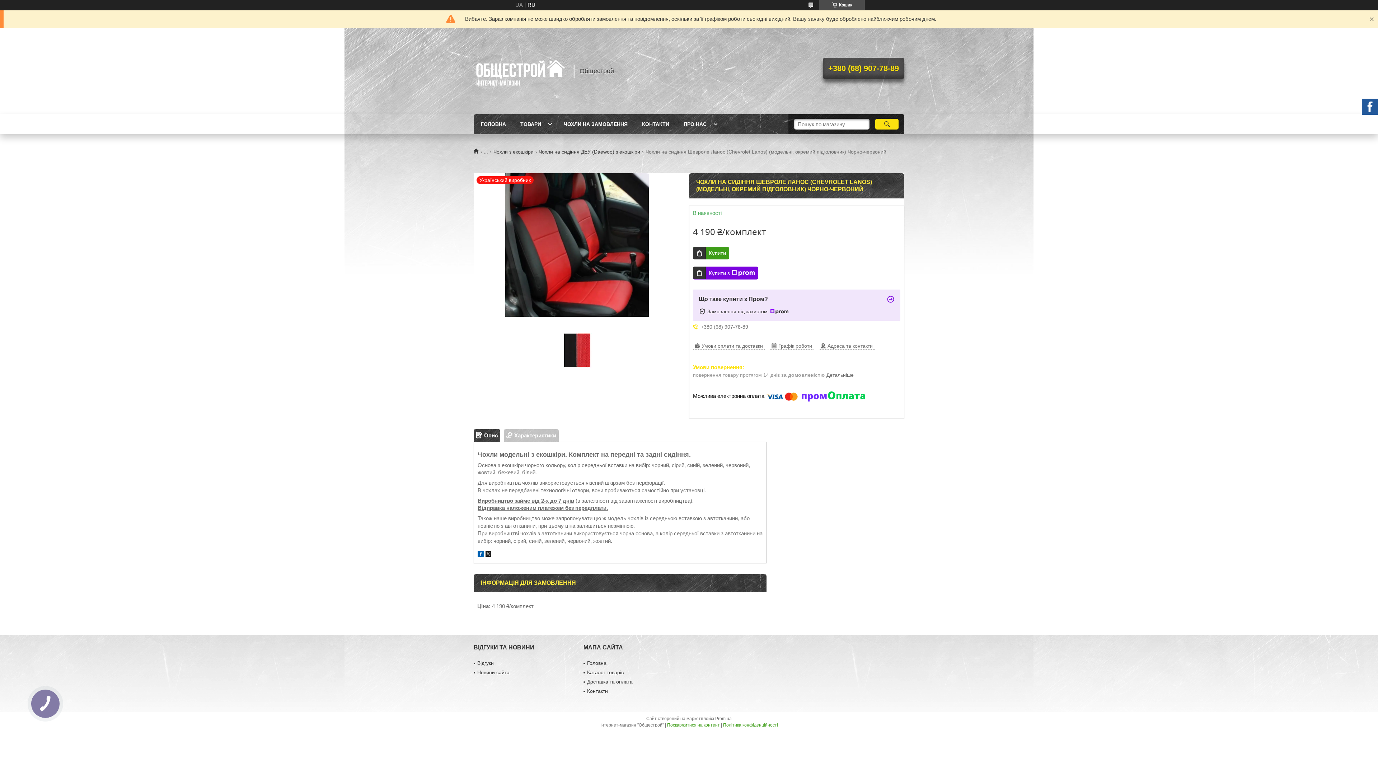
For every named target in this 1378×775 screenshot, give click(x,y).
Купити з (719, 273)
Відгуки (485, 663)
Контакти (655, 124)
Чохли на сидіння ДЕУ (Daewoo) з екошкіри (589, 152)
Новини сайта (493, 672)
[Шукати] (887, 124)
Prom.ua (723, 718)
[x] (488, 555)
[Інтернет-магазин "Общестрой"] (520, 71)
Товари (530, 124)
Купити (717, 253)
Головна (493, 124)
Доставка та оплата (610, 682)
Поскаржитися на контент (693, 725)
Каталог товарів (605, 672)
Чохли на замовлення (596, 124)
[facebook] (481, 555)
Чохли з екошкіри (513, 152)
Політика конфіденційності (750, 725)
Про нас (695, 124)
